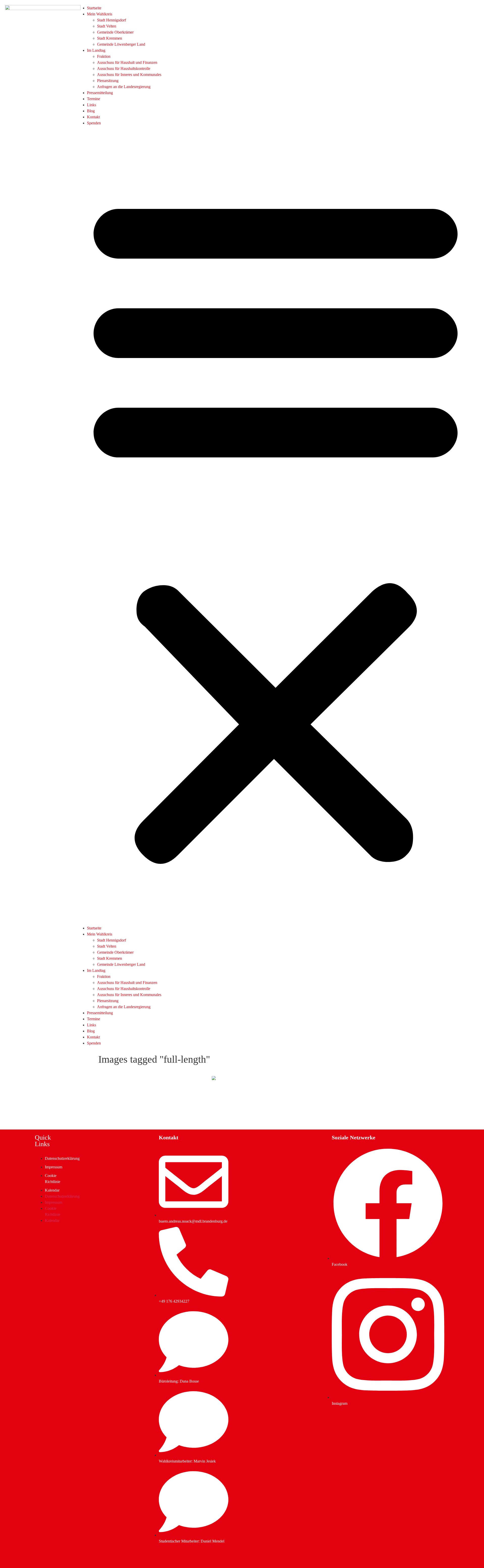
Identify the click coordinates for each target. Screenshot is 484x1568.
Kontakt (93, 117)
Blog (91, 111)
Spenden (94, 123)
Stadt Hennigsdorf (111, 20)
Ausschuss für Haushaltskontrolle (123, 68)
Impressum (53, 1167)
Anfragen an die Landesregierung (123, 87)
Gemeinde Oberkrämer (115, 32)
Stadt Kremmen (109, 38)
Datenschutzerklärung (62, 1158)
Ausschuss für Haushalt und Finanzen (127, 62)
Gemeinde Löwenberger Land (121, 44)
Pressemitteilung (100, 93)
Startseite (94, 8)
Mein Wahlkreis (99, 14)
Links (91, 105)
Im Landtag (96, 50)
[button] (275, 525)
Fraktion (103, 56)
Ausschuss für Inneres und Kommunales (129, 74)
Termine (93, 99)
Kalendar (52, 1190)
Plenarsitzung (107, 80)
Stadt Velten (106, 26)
